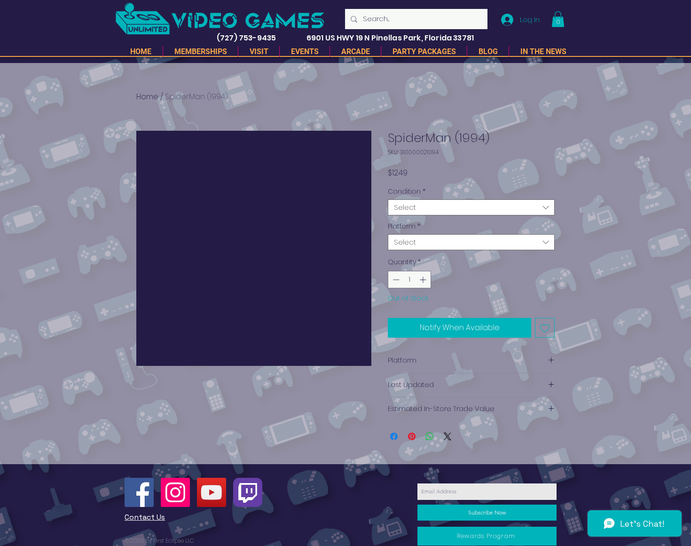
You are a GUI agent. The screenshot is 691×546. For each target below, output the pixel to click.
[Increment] (424, 279)
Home (147, 96)
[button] (558, 19)
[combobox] (471, 207)
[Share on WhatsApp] (429, 436)
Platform (404, 226)
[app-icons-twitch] (247, 492)
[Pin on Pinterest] (411, 436)
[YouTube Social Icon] (211, 492)
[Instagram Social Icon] (175, 492)
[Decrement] (395, 279)
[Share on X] (447, 436)
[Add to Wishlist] (545, 328)
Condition (406, 191)
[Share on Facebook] (394, 436)
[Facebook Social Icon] (139, 492)
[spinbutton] (409, 279)
